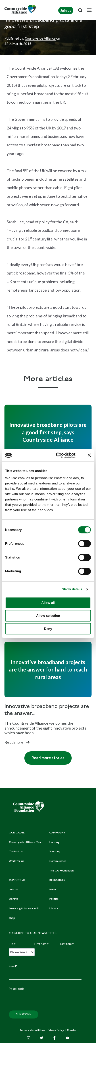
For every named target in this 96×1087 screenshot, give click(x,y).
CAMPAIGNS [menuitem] (57, 832)
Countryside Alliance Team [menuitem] (26, 842)
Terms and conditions (32, 1030)
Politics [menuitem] (53, 899)
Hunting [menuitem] (54, 842)
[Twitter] (41, 1038)
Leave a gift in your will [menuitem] (24, 908)
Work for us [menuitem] (16, 861)
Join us (66, 10)
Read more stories (44, 755)
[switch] (84, 543)
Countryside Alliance (40, 38)
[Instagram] (28, 1038)
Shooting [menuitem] (54, 851)
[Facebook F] (54, 1038)
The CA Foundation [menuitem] (61, 870)
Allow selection (48, 615)
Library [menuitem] (53, 908)
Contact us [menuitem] (16, 851)
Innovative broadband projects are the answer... (46, 710)
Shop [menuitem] (12, 918)
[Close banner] (89, 455)
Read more (13, 742)
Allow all (48, 603)
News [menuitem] (52, 889)
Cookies (71, 1030)
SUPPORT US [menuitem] (17, 880)
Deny (48, 629)
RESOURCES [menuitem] (57, 880)
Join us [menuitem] (13, 889)
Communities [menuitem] (57, 861)
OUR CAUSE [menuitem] (17, 832)
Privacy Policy (56, 1030)
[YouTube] (67, 1038)
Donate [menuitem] (13, 899)
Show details (72, 589)
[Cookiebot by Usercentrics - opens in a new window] (56, 455)
